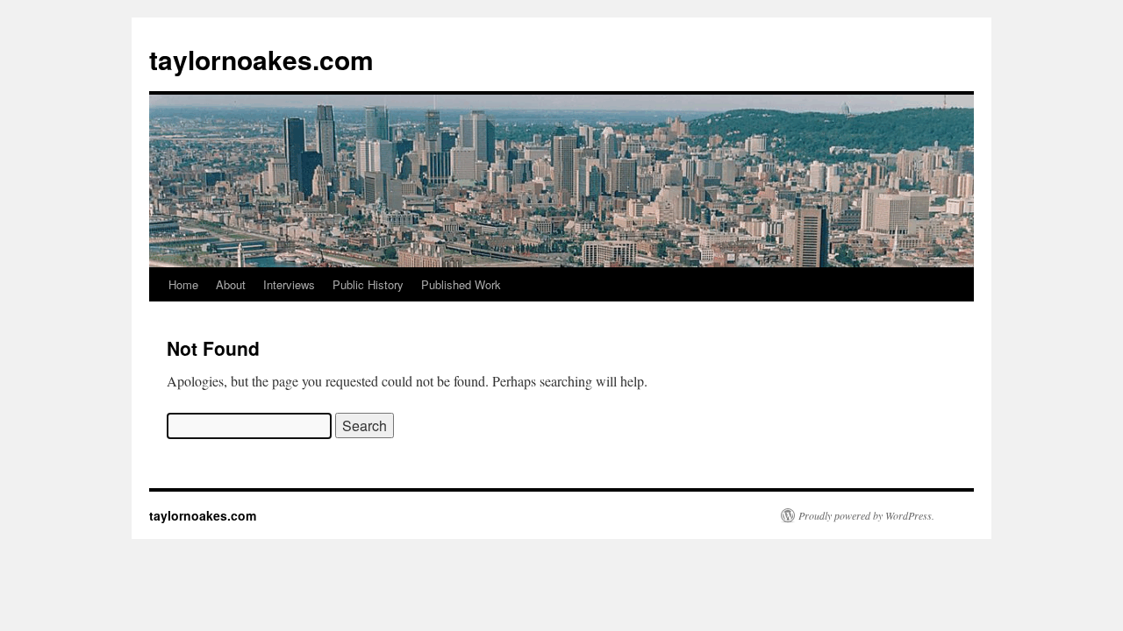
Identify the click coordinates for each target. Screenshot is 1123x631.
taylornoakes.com (261, 59)
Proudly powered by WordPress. (866, 515)
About (231, 284)
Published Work (461, 284)
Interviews (289, 284)
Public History (368, 284)
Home (183, 284)
